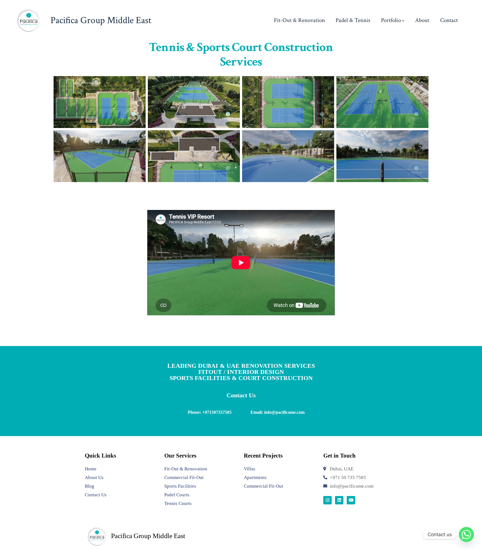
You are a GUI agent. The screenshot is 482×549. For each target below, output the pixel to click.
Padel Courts (176, 494)
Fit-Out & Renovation (299, 20)
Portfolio (391, 20)
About (422, 20)
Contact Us (96, 494)
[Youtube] (351, 500)
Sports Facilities (180, 486)
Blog (89, 486)
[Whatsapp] (466, 534)
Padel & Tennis (353, 20)
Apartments (255, 477)
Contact (449, 20)
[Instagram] (327, 500)
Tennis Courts (178, 503)
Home (91, 468)
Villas (249, 468)
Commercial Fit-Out (184, 477)
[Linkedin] (339, 500)
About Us (94, 477)
